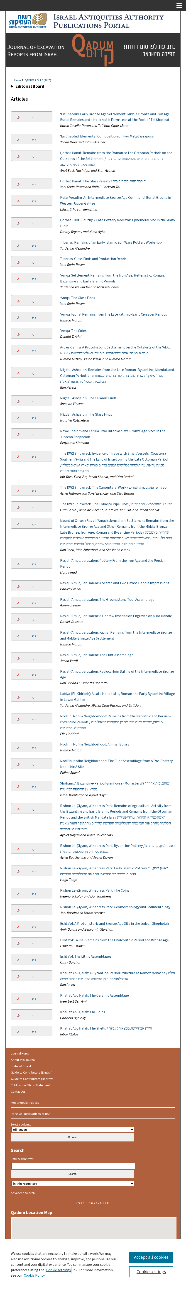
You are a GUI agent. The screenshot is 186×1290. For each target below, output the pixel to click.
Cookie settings (58, 1270)
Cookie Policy (34, 1275)
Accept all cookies (151, 1257)
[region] (93, 1264)
